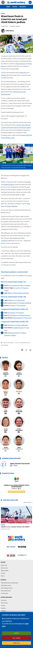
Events (14, 7)
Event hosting (4, 593)
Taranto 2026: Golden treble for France (15, 527)
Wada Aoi (11, 300)
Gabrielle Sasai (11, 303)
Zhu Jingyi (11, 305)
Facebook (3, 608)
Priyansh (3, 75)
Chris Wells (10, 31)
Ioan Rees (28, 182)
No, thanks (16, 638)
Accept (16, 633)
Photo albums (4, 603)
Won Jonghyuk (25, 285)
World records (4, 568)
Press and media (7, 597)
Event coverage (8, 343)
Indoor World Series (6, 590)
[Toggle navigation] (30, 2)
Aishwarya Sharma (13, 333)
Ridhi (9, 293)
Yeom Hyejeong (14, 238)
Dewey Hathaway (12, 206)
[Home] (16, 2)
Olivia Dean (10, 325)
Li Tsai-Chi (17, 288)
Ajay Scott (28, 318)
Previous (26, 145)
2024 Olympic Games (6, 585)
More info (16, 643)
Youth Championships (22, 343)
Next (32, 145)
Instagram (3, 610)
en (3, 2)
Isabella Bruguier (9, 184)
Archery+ (22, 7)
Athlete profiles (4, 570)
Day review (4, 345)
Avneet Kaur (23, 72)
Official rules (4, 565)
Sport (4, 562)
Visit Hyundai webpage (11, 547)
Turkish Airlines (11, 555)
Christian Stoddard (25, 303)
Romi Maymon (12, 315)
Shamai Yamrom (21, 64)
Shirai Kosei (20, 300)
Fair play (3, 573)
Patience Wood (17, 318)
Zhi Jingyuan (21, 305)
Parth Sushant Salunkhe (21, 293)
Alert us (3, 576)
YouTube (3, 605)
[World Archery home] (16, 538)
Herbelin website (22, 555)
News (8, 7)
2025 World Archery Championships (9, 583)
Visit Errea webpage (22, 547)
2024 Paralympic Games (6, 588)
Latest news (27, 502)
